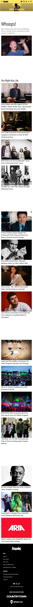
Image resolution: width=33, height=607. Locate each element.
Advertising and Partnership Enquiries (10, 574)
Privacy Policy (6, 559)
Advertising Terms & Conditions (9, 567)
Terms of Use (5, 561)
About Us (5, 556)
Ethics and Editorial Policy (8, 564)
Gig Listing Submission (7, 576)
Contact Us (5, 579)
